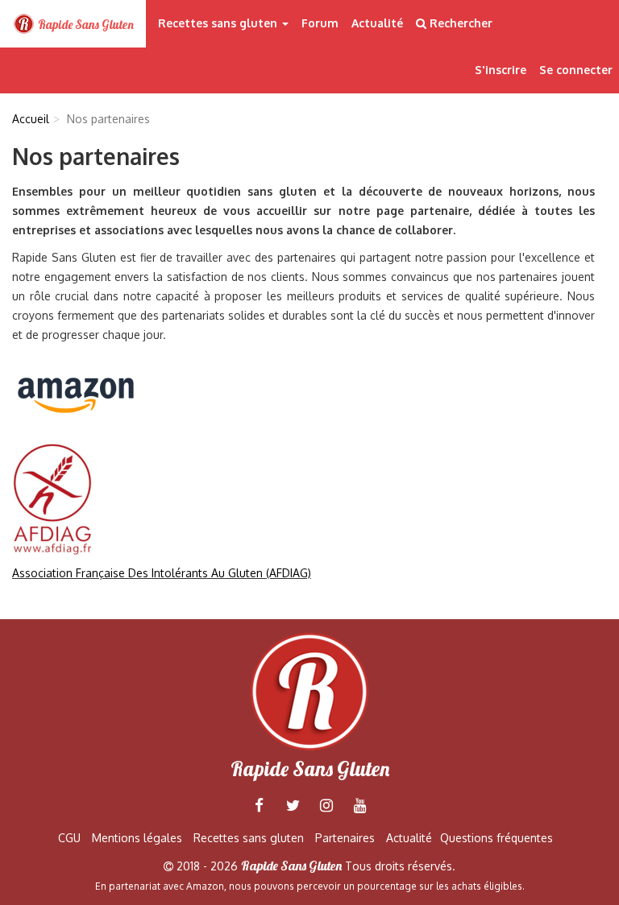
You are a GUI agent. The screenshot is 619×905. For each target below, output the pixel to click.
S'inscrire (500, 69)
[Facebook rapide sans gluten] (258, 805)
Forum (320, 23)
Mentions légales (137, 838)
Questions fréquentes (496, 838)
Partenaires (345, 838)
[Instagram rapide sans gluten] (326, 805)
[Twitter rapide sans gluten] (292, 805)
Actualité (377, 23)
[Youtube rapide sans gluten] (360, 805)
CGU (69, 838)
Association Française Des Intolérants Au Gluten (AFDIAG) (161, 573)
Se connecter (576, 69)
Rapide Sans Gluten (84, 24)
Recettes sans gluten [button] (219, 23)
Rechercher (459, 23)
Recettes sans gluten (248, 838)
